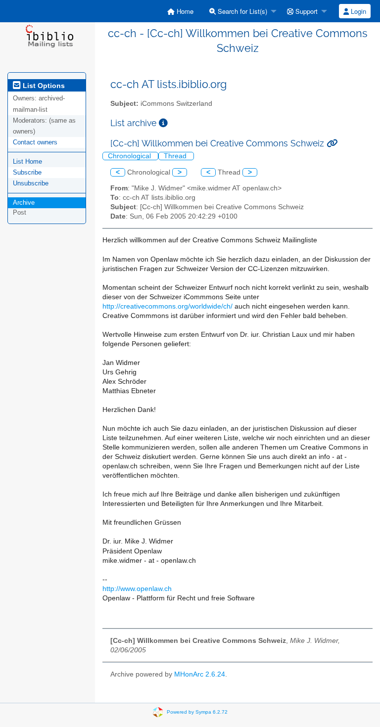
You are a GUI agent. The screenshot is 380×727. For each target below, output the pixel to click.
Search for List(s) (241, 11)
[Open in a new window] (163, 123)
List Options (43, 86)
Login (357, 11)
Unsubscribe (30, 183)
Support (305, 11)
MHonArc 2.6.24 (199, 674)
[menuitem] (180, 11)
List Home (27, 161)
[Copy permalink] (332, 143)
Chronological (130, 156)
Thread (176, 156)
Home (184, 11)
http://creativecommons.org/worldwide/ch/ (167, 306)
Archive (24, 202)
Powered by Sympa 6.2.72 (197, 711)
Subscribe (27, 172)
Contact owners (35, 142)
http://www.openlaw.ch (137, 588)
